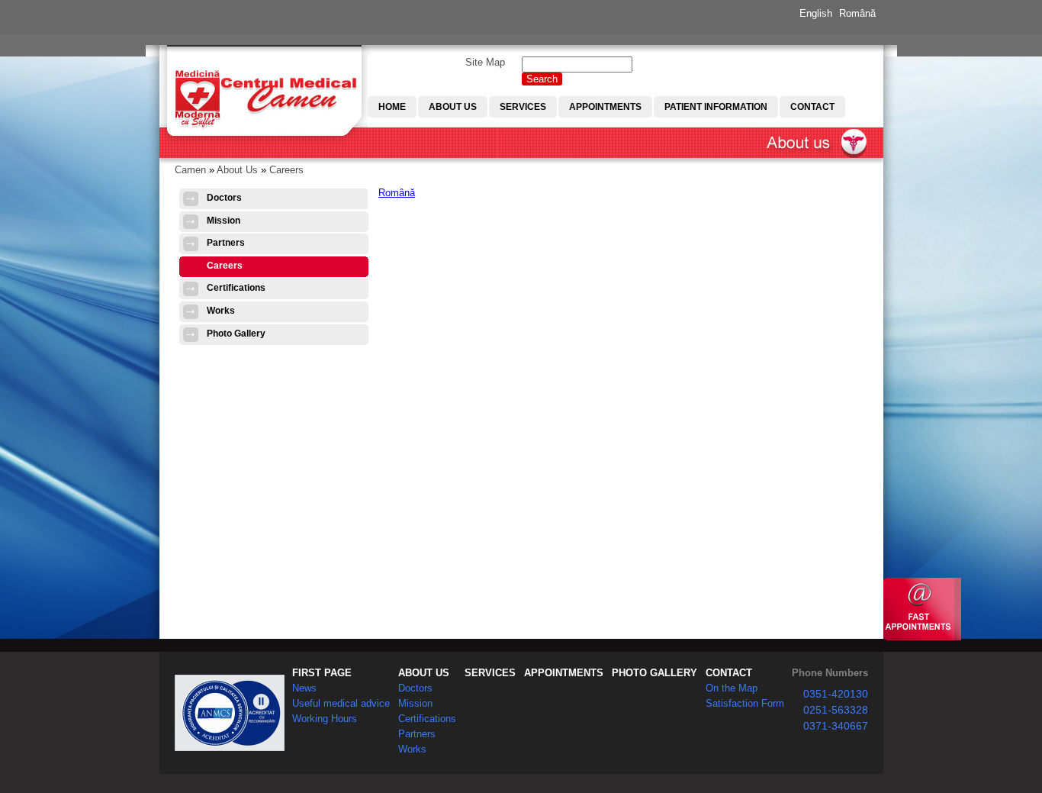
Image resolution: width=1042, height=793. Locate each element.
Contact (812, 107)
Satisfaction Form (745, 703)
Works (221, 310)
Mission (223, 220)
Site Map (485, 62)
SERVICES (490, 673)
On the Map (731, 688)
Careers (286, 170)
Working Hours (324, 718)
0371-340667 (835, 726)
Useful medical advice (341, 703)
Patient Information (715, 107)
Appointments (605, 107)
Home (392, 107)
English (815, 13)
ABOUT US (423, 673)
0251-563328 (835, 710)
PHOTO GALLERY (654, 673)
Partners (226, 242)
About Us (453, 107)
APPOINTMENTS (563, 673)
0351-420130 (835, 694)
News (304, 688)
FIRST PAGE (322, 673)
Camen (190, 170)
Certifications (236, 287)
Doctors (224, 197)
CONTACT (729, 673)
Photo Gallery (236, 333)
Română (857, 13)
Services (523, 107)
